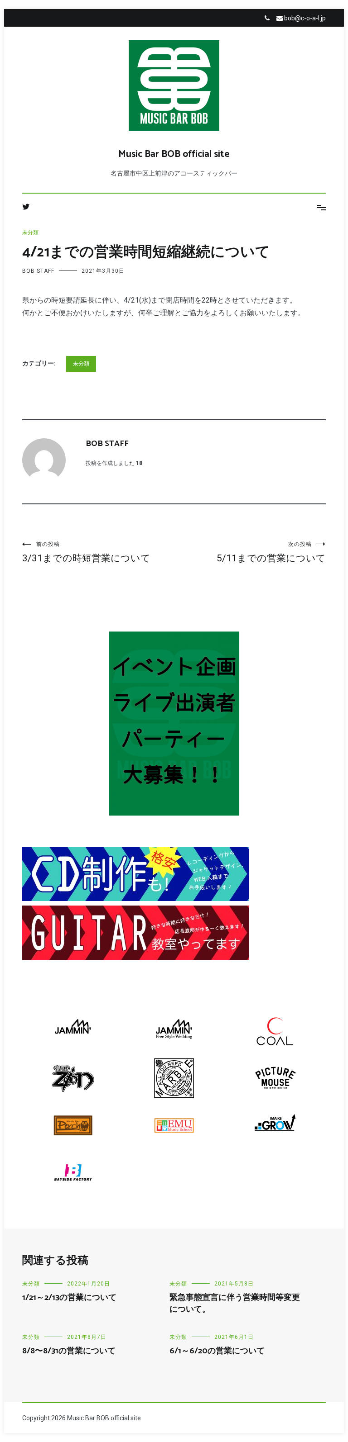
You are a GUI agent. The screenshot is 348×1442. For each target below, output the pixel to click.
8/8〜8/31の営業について (69, 1351)
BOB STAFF (38, 271)
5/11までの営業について (271, 552)
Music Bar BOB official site (174, 154)
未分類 (30, 232)
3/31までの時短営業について (86, 552)
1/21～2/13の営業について (69, 1297)
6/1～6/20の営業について (217, 1351)
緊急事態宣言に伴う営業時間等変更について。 (234, 1303)
